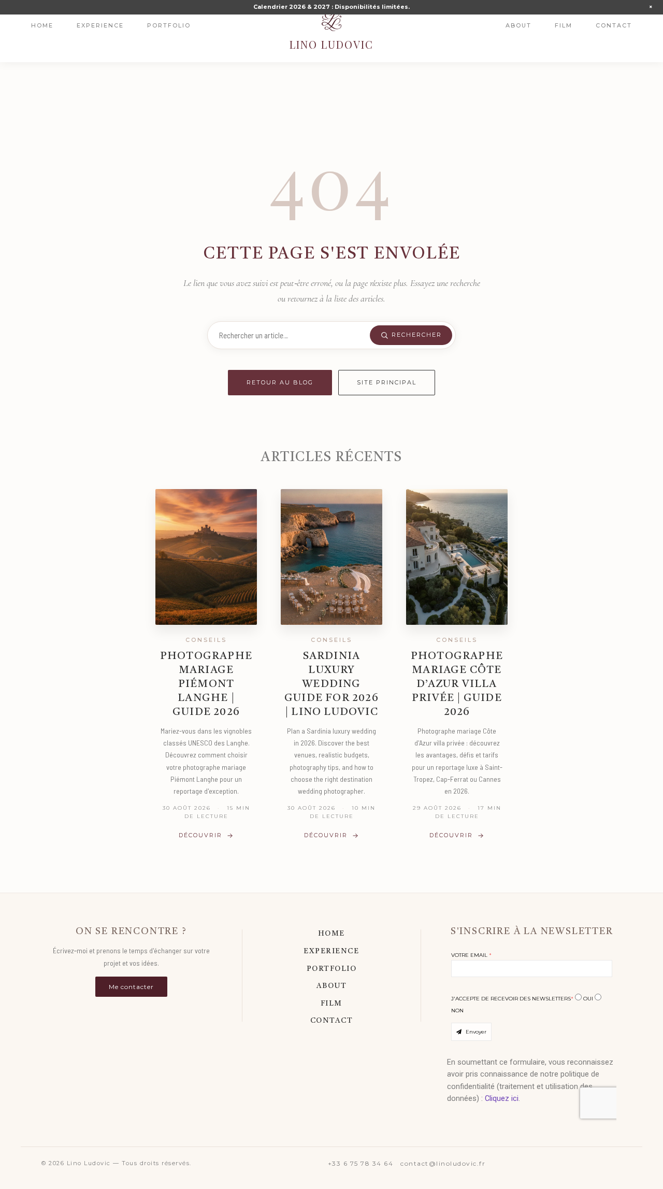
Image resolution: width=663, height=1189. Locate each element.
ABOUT (331, 986)
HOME (331, 933)
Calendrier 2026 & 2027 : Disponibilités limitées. (331, 6)
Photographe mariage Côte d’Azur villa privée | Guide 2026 (457, 684)
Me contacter (131, 987)
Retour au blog (280, 382)
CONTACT (331, 1020)
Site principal (386, 382)
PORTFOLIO (332, 968)
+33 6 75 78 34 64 (361, 1163)
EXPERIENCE (331, 951)
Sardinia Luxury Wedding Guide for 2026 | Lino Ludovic (331, 684)
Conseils (206, 639)
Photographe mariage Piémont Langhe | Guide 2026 (206, 684)
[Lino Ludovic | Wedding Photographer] (331, 20)
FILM (331, 1003)
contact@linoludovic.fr (442, 1163)
